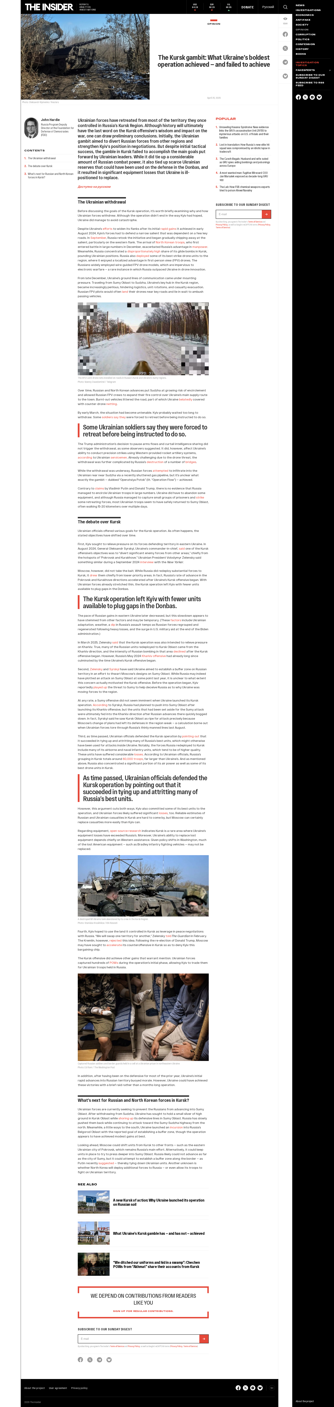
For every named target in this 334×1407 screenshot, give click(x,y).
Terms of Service (117, 1346)
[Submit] (203, 1339)
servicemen (119, 457)
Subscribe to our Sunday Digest (310, 76)
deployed (142, 255)
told (168, 936)
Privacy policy (79, 1387)
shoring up (125, 1118)
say (116, 417)
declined (179, 651)
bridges (190, 462)
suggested (106, 1163)
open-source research (125, 830)
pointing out (190, 736)
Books (301, 54)
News (300, 6)
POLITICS (302, 40)
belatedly (185, 399)
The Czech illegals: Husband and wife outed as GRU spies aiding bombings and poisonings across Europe (245, 162)
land (125, 291)
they (122, 417)
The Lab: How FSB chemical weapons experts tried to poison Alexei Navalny (245, 188)
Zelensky (96, 669)
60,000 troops (133, 758)
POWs (114, 962)
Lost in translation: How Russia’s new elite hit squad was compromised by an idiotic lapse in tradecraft (245, 148)
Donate (247, 7)
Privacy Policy (134, 1346)
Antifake (303, 20)
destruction (155, 462)
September (98, 237)
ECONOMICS (305, 15)
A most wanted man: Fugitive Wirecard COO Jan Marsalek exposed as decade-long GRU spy (244, 176)
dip (113, 624)
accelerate (114, 945)
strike (200, 497)
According (100, 705)
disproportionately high (143, 251)
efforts (107, 228)
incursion (176, 1127)
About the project (34, 1387)
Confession (305, 44)
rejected (115, 940)
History (302, 49)
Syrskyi (114, 669)
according (85, 457)
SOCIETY (302, 25)
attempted (160, 470)
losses (138, 754)
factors (175, 620)
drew (93, 575)
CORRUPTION (306, 35)
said (182, 548)
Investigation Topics (307, 64)
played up (100, 687)
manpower (199, 246)
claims (99, 488)
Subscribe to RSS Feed (310, 84)
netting (111, 404)
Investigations (308, 10)
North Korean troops (170, 242)
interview (147, 562)
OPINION (213, 24)
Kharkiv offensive (154, 656)
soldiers (107, 417)
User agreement (58, 1387)
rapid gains (168, 228)
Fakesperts (305, 70)
